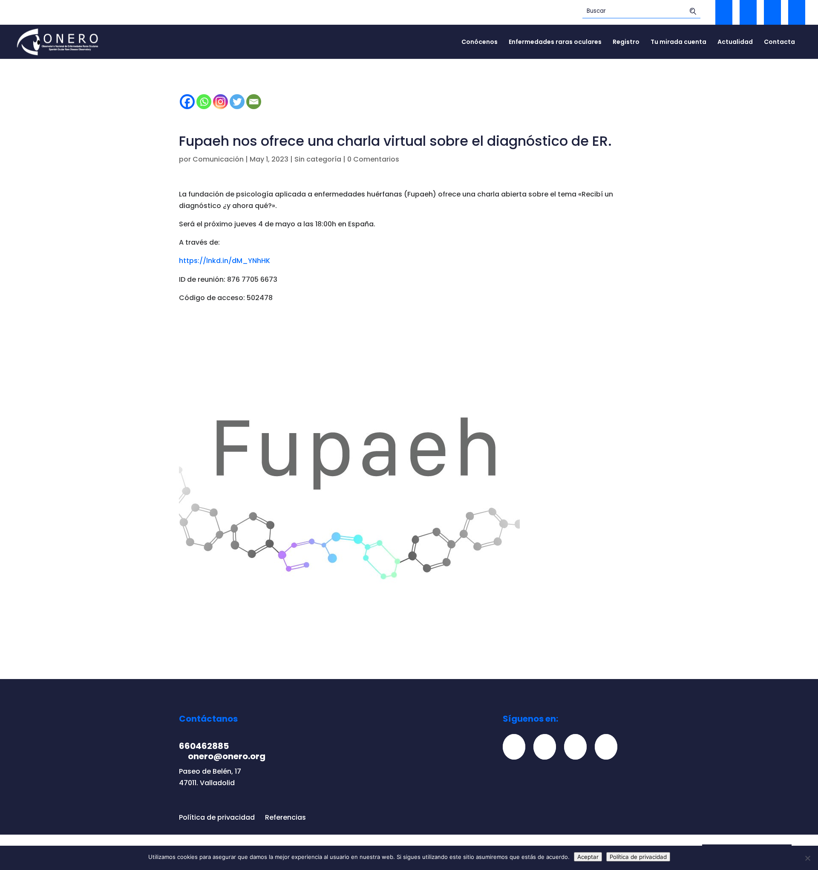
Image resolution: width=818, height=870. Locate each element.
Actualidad (735, 42)
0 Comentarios (373, 159)
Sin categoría (317, 159)
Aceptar (588, 856)
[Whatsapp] (203, 101)
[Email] (253, 101)
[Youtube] (609, 746)
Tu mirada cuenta (678, 42)
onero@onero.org (226, 756)
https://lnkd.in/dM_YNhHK (224, 261)
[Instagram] (220, 101)
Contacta (779, 42)
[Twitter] (237, 101)
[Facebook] (187, 101)
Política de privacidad (217, 817)
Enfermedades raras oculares (555, 42)
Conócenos (479, 42)
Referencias (285, 817)
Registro (626, 42)
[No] (807, 858)
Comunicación (218, 159)
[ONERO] (57, 41)
